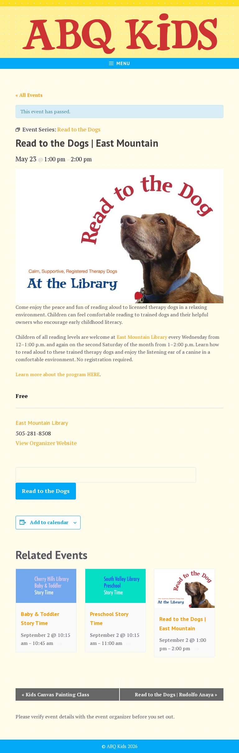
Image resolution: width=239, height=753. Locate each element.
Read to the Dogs (46, 491)
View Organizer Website (46, 443)
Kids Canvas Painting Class (55, 694)
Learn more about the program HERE (58, 374)
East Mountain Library (142, 337)
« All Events (29, 95)
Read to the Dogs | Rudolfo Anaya (176, 694)
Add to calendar (49, 522)
